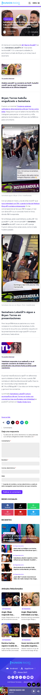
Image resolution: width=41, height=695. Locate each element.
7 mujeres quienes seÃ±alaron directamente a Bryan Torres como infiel (20, 109)
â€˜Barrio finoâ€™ (29, 45)
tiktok (20, 507)
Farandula (8, 19)
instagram (8, 514)
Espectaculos (10, 533)
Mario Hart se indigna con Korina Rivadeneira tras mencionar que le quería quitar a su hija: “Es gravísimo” (25, 549)
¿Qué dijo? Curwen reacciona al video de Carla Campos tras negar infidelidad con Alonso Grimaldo (25, 578)
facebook (7, 507)
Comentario (6, 441)
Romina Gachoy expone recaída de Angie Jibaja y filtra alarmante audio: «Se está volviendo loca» (10, 644)
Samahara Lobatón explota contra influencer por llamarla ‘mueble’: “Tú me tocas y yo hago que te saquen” (25, 559)
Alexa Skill (22, 672)
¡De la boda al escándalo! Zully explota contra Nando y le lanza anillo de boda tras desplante (24, 568)
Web (3, 476)
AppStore (29, 668)
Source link (6, 417)
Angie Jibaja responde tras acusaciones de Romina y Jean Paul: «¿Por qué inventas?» (10, 613)
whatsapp (33, 507)
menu (35, 3)
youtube (20, 514)
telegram (33, 514)
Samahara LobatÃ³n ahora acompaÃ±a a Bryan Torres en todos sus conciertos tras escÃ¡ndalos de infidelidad (18, 396)
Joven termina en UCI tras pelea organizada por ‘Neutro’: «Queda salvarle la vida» (30, 644)
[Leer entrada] (20, 533)
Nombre (5, 460)
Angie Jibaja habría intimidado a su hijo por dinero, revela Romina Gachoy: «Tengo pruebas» (29, 613)
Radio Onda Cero (24, 402)
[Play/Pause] (33, 691)
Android (14, 668)
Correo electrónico (9, 468)
